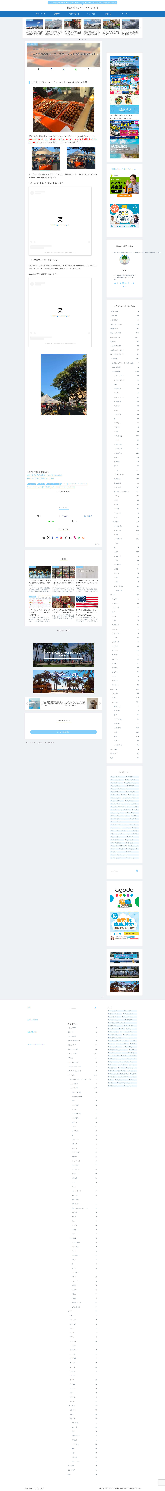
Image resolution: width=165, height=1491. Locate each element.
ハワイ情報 (42, 484)
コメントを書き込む (63, 732)
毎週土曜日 (47, 487)
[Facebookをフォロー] (53, 537)
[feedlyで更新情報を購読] (79, 537)
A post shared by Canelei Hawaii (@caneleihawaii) (60, 252)
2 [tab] (82, 40)
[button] (88, 70)
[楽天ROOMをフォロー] (74, 537)
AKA (125, 270)
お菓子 (49, 484)
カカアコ (71, 487)
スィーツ (64, 484)
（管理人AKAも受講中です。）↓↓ (123, 169)
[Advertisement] (63, 497)
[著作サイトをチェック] (44, 537)
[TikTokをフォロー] (66, 537)
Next (141, 28)
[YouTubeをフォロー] (61, 537)
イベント (56, 484)
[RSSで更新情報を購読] (83, 537)
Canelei (55, 487)
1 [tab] (80, 40)
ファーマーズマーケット (35, 487)
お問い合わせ (33, 1020)
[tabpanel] (35, 28)
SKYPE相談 (32, 1032)
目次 (29, 1007)
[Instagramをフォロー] (57, 537)
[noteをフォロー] (70, 537)
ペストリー (63, 487)
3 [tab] (85, 40)
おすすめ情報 (32, 484)
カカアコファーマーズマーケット (78, 484)
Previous (24, 28)
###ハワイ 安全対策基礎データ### (40, 478)
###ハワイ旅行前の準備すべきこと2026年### (44, 475)
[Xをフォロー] (48, 537)
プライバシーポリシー (36, 1044)
